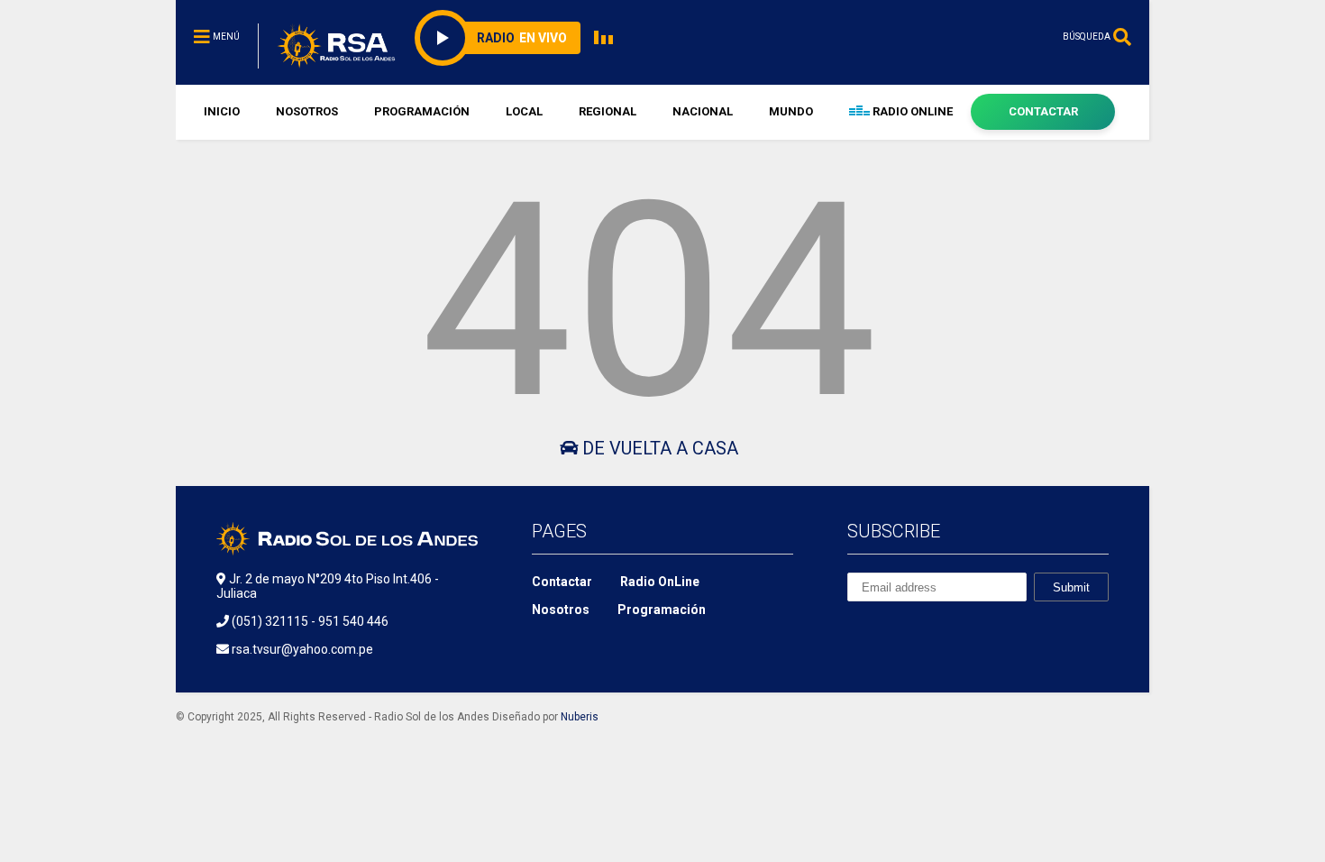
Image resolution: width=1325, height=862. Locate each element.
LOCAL (524, 111)
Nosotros (560, 609)
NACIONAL (702, 111)
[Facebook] (986, 36)
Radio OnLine (659, 581)
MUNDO (791, 111)
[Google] (937, 630)
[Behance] (854, 630)
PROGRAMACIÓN (422, 111)
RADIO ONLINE (911, 111)
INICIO (222, 111)
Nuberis (580, 717)
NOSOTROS (307, 111)
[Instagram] (1042, 36)
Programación (661, 609)
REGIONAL (607, 111)
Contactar (562, 581)
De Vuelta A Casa (658, 448)
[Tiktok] (958, 36)
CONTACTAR (1043, 111)
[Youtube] (1014, 36)
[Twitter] (979, 630)
